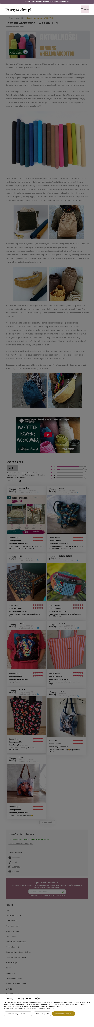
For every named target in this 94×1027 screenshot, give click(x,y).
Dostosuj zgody (42, 1014)
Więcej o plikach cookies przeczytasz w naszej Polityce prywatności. (29, 1008)
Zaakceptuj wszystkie (63, 1014)
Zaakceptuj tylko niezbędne (18, 1014)
